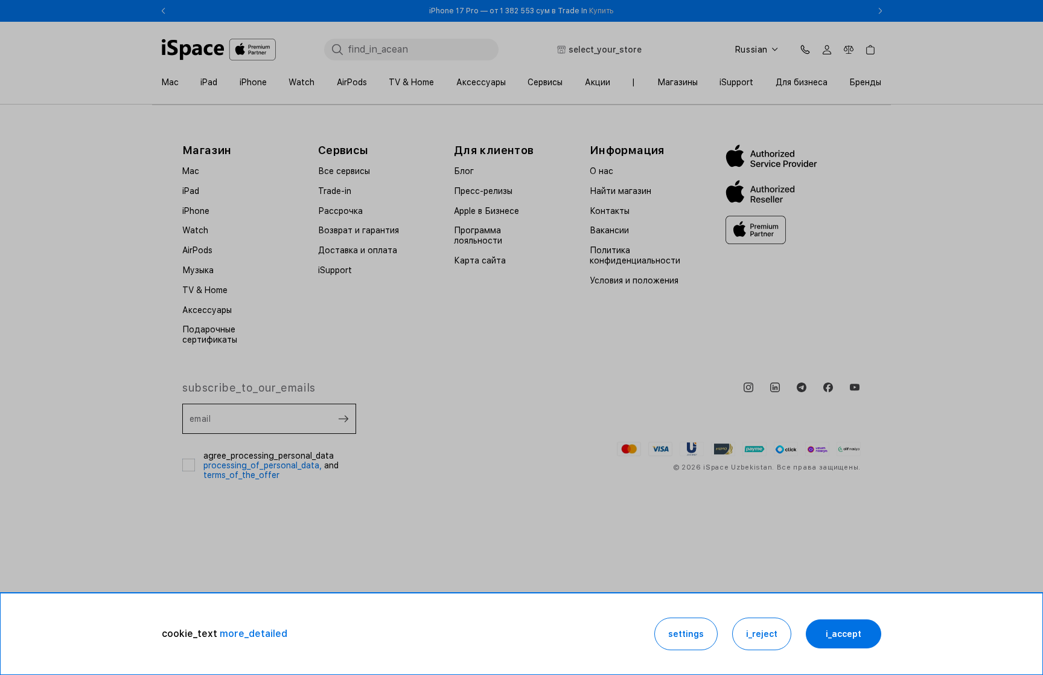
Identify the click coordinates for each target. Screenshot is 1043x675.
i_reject (761, 634)
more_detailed (253, 633)
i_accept (843, 634)
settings (686, 634)
